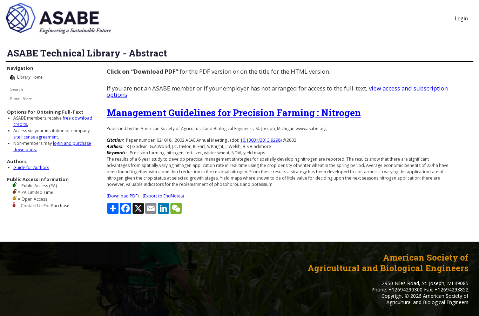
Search (16, 90)
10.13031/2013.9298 (260, 140)
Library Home (29, 78)
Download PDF (122, 196)
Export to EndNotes (163, 196)
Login (461, 19)
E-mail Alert (21, 99)
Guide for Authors (31, 167)
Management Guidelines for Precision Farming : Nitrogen (234, 113)
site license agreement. (36, 137)
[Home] (12, 77)
